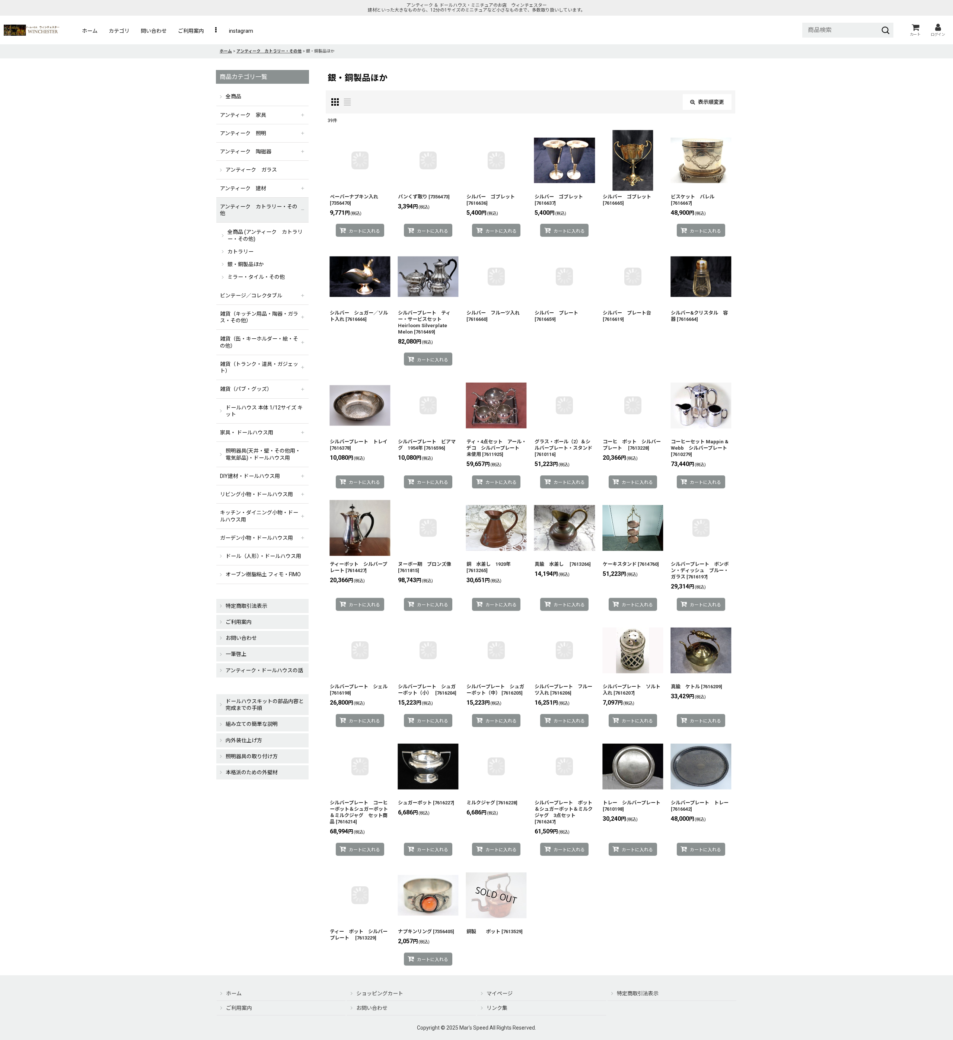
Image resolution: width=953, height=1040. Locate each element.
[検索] (886, 30)
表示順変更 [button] (711, 102)
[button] (216, 31)
